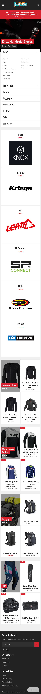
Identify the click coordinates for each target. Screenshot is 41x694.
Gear (5, 52)
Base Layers (25, 59)
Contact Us (6, 662)
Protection (8, 85)
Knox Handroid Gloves (17, 41)
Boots (6, 92)
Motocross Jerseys (9, 69)
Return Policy (7, 682)
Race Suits (7, 75)
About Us (5, 659)
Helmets (7, 111)
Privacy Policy (7, 679)
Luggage (7, 98)
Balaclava (24, 62)
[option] (20, 35)
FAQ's (4, 675)
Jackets (6, 59)
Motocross (8, 123)
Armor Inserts (8, 72)
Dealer (4, 665)
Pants (5, 62)
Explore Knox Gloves (9, 46)
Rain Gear (6, 79)
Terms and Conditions (9, 685)
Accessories (8, 104)
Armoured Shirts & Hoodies (27, 66)
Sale (5, 117)
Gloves (5, 65)
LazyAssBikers (10, 692)
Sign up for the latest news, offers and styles (18, 639)
